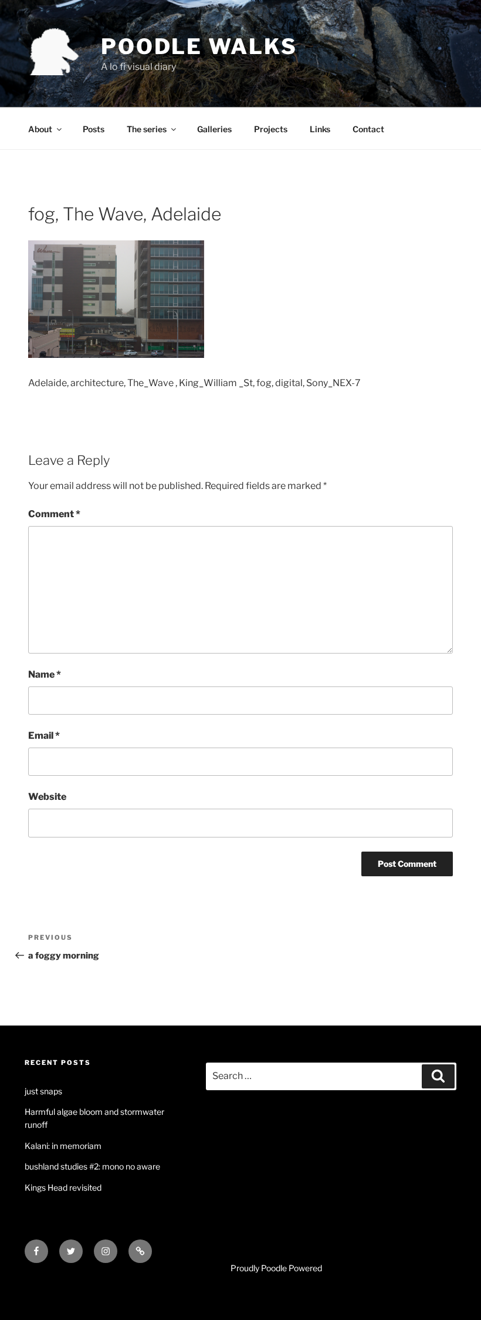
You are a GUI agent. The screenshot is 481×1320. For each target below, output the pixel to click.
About (40, 129)
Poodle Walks (199, 46)
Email (44, 735)
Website (47, 796)
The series (147, 129)
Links (320, 129)
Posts (93, 129)
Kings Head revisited (63, 1187)
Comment (54, 514)
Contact (368, 129)
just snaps (43, 1091)
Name (44, 674)
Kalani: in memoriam (63, 1146)
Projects (270, 129)
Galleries (214, 129)
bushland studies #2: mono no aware (92, 1166)
